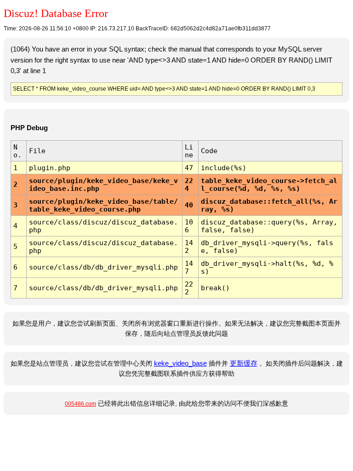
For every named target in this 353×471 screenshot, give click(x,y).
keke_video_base (180, 363)
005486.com (80, 404)
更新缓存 (243, 363)
